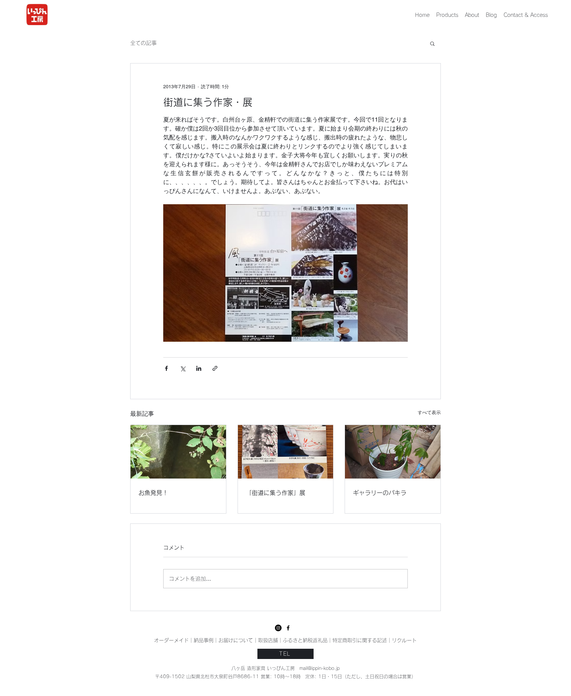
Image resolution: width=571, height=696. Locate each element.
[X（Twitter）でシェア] (182, 368)
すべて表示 (429, 412)
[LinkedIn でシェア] (199, 368)
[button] (432, 43)
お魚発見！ (153, 493)
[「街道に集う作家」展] (285, 452)
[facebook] (278, 628)
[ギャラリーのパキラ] (392, 452)
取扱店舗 (268, 640)
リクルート (404, 640)
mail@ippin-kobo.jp (319, 668)
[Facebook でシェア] (166, 368)
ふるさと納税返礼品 (305, 640)
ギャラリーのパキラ (379, 493)
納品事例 (203, 640)
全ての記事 (143, 43)
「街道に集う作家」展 (275, 493)
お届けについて (235, 640)
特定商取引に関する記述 (359, 640)
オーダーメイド (171, 640)
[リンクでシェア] (215, 368)
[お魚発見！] (178, 452)
